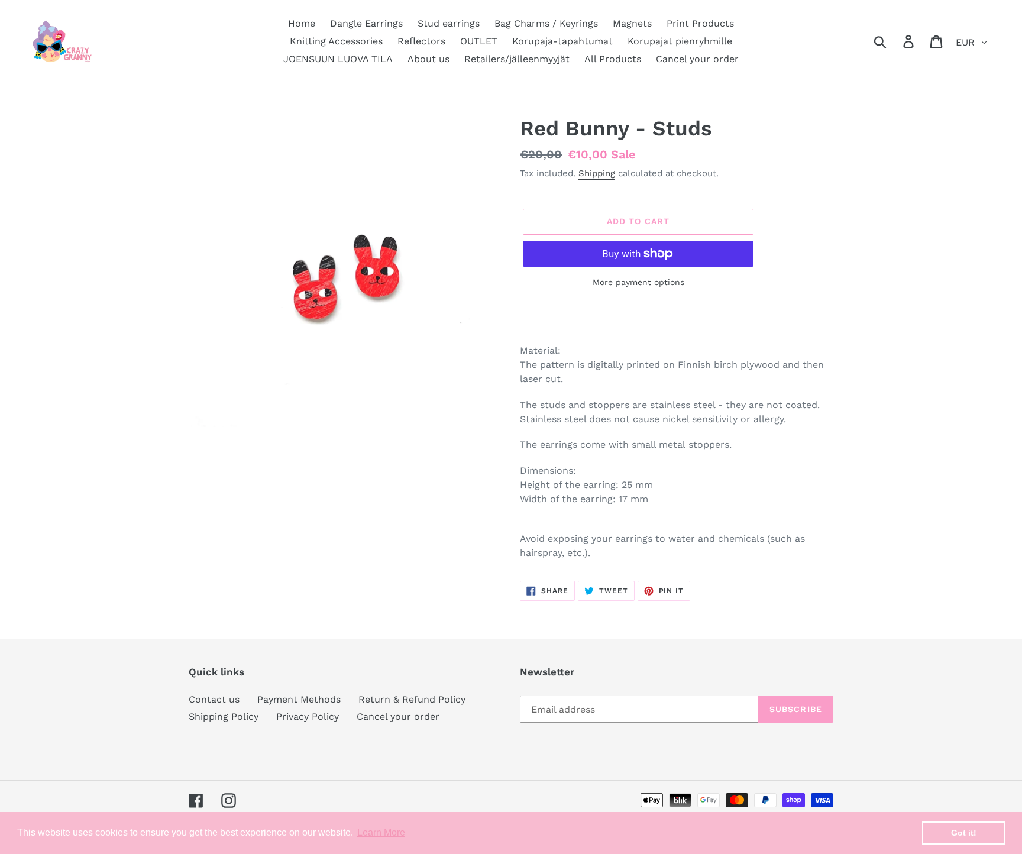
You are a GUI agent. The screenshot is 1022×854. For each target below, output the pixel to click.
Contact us (214, 699)
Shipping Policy (223, 716)
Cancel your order (398, 716)
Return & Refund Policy (411, 699)
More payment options (638, 282)
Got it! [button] (963, 832)
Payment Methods (299, 699)
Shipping (596, 173)
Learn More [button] (381, 832)
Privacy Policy (307, 716)
